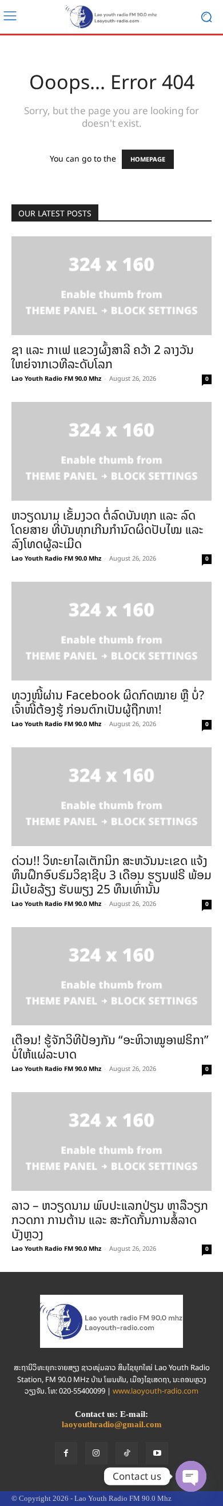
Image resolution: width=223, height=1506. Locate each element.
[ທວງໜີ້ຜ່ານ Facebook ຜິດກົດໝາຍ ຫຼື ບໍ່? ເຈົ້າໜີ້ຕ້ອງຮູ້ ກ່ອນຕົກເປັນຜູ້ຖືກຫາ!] (111, 631)
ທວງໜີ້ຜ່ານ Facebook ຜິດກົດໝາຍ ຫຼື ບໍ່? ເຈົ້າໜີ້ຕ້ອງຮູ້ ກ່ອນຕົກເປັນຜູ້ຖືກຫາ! (107, 702)
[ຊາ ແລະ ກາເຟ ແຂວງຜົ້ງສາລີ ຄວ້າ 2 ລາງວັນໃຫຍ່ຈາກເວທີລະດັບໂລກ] (111, 285)
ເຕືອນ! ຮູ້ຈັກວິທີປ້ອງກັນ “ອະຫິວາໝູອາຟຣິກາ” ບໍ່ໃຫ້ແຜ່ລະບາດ (110, 1047)
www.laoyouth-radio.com (155, 1391)
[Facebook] (66, 1453)
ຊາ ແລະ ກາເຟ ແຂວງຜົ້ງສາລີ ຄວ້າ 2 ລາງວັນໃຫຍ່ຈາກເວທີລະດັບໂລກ (102, 357)
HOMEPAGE (147, 159)
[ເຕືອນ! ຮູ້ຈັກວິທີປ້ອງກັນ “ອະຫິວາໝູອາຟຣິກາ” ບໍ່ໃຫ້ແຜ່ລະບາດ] (111, 976)
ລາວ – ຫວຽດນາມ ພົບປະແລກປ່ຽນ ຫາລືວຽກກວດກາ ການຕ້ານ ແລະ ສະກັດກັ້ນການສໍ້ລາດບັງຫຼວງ (109, 1219)
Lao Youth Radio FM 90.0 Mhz (56, 378)
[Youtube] (157, 1453)
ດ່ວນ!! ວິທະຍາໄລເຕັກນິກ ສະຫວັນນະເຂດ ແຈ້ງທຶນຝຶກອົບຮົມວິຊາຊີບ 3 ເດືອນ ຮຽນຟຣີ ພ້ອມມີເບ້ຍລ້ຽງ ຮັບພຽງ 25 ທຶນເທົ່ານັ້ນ (111, 875)
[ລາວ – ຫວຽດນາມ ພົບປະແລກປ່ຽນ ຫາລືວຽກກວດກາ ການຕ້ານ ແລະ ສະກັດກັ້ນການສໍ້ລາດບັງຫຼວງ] (111, 1141)
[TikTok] (127, 1453)
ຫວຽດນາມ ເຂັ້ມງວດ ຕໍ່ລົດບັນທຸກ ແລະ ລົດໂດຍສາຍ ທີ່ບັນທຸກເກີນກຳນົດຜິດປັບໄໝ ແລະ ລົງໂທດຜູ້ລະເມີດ (107, 529)
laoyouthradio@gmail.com (112, 1424)
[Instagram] (96, 1453)
